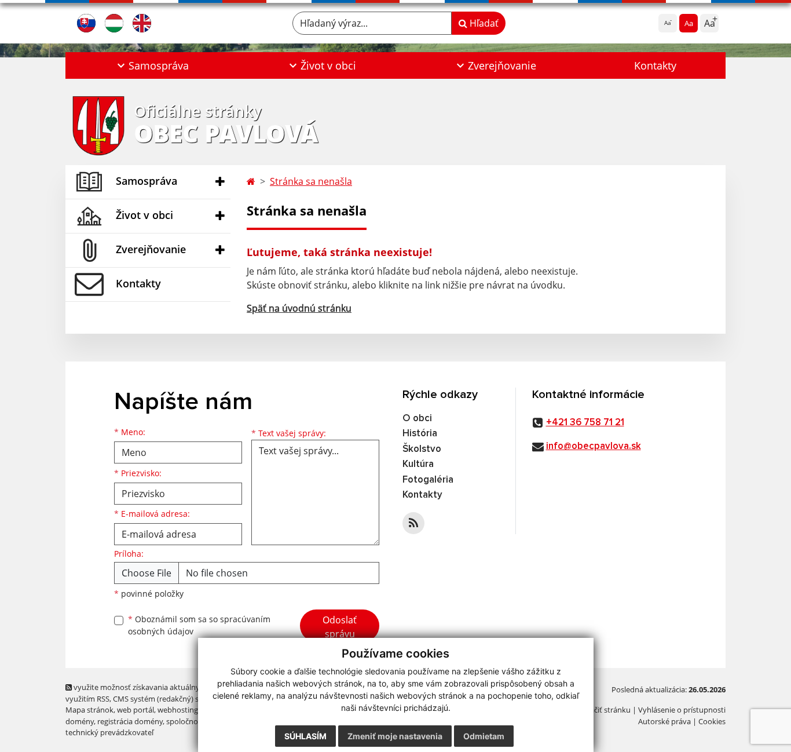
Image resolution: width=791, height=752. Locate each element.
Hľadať (483, 23)
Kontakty (655, 65)
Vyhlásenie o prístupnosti (682, 709)
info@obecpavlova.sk (593, 446)
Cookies (712, 721)
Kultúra (418, 464)
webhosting (178, 709)
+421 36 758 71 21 (585, 423)
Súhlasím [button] (305, 736)
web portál (135, 709)
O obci (417, 419)
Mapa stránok (89, 709)
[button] (151, 65)
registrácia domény (130, 721)
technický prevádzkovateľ (109, 732)
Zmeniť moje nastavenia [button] (394, 736)
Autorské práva (664, 721)
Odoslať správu (340, 627)
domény (79, 721)
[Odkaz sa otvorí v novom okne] (413, 523)
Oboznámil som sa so (199, 625)
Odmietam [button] (483, 736)
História (419, 434)
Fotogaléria (427, 480)
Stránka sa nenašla (311, 181)
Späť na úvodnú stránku (299, 308)
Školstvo (421, 449)
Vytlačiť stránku (604, 709)
